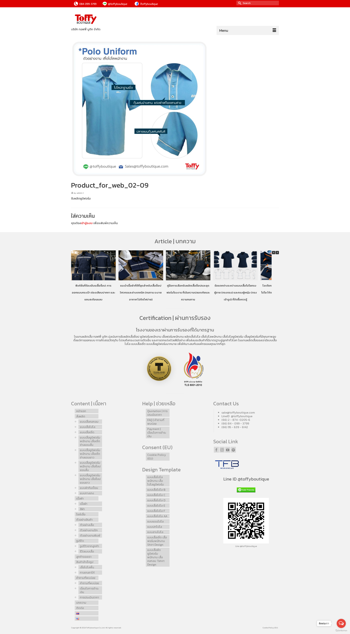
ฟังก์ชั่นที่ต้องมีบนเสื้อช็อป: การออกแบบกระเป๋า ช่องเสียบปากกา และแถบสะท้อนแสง (93, 292)
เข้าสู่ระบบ (87, 223)
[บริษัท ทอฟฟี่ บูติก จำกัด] (104, 19)
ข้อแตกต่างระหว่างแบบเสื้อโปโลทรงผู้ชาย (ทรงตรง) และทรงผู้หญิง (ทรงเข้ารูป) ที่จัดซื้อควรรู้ (235, 292)
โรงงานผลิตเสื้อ (83, 336)
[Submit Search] (239, 3)
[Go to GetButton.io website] (341, 630)
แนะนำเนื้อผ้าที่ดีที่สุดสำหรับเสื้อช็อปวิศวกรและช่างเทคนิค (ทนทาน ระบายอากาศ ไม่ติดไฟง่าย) (141, 292)
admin (80, 192)
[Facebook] (216, 450)
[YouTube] (227, 450)
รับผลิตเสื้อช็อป (130, 336)
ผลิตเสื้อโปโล (192, 336)
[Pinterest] (233, 450)
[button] (277, 252)
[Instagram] (222, 450)
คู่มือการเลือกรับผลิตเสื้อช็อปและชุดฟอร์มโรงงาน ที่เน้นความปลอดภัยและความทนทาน (188, 292)
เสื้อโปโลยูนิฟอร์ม (232, 336)
